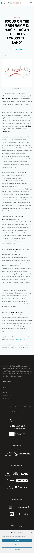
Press (3, 392)
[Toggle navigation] (31, 3)
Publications (5, 395)
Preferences (17, 549)
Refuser (17, 545)
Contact (4, 398)
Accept (17, 540)
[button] (31, 533)
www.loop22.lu (20, 339)
